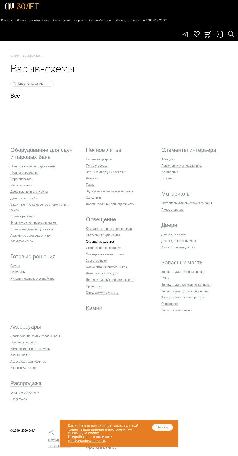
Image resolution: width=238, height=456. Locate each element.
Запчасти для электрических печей (186, 284)
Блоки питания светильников (106, 267)
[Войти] (220, 34)
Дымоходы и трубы (23, 198)
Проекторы (93, 286)
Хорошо (162, 427)
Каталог (6, 20)
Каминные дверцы (99, 159)
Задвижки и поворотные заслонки (109, 191)
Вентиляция (169, 172)
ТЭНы (165, 278)
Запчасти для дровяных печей (182, 272)
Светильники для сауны (103, 235)
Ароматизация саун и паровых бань (35, 336)
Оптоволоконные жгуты (102, 292)
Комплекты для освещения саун (109, 228)
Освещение (101, 219)
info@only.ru (56, 439)
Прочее (166, 178)
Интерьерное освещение (103, 248)
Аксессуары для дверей (178, 247)
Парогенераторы (21, 179)
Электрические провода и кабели (33, 222)
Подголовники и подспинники (181, 165)
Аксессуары (25, 326)
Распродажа (26, 383)
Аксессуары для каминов (28, 361)
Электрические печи (24, 392)
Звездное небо (96, 260)
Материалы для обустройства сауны (187, 203)
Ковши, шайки (20, 355)
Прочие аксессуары (24, 342)
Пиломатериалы (172, 209)
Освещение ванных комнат (105, 254)
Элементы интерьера (188, 150)
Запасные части (32, 55)
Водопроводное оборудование (31, 229)
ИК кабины (17, 272)
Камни (94, 308)
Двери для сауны (173, 234)
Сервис (79, 20)
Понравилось (197, 34)
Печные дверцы (97, 165)
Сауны (15, 265)
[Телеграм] (185, 34)
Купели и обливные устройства (32, 278)
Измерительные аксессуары (30, 348)
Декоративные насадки (102, 273)
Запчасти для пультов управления (185, 291)
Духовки (92, 178)
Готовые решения (33, 256)
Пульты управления (24, 172)
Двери (169, 225)
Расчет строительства (33, 20)
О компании (61, 20)
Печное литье (103, 150)
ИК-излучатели (21, 185)
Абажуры (167, 159)
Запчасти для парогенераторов (183, 297)
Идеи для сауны (127, 20)
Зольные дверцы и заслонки (106, 172)
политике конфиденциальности (90, 438)
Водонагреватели (22, 216)
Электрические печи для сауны (32, 166)
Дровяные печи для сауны (29, 191)
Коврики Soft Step (23, 368)
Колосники (93, 197)
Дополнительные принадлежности (110, 204)
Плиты (90, 184)
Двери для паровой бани (178, 241)
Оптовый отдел (100, 20)
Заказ (208, 34)
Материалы (176, 194)
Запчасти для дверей (176, 310)
